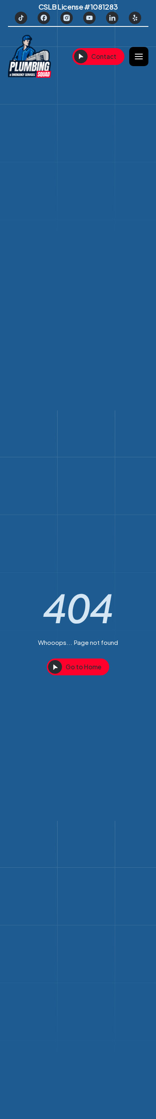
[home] (37, 57)
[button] (138, 56)
